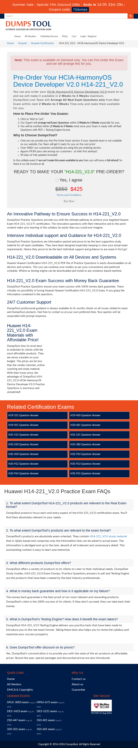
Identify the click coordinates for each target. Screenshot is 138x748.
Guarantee (78, 689)
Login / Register (88, 36)
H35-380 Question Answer (85, 444)
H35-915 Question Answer (85, 473)
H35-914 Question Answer (23, 473)
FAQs (65, 36)
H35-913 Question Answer (85, 464)
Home (17, 36)
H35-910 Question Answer (85, 454)
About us (77, 684)
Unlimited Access (49, 36)
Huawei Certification (42, 43)
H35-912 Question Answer (23, 464)
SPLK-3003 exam (18, 702)
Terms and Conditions (69, 195)
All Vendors (30, 36)
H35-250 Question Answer (23, 444)
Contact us (79, 679)
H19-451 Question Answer (23, 425)
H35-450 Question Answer (23, 454)
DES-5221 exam (47, 711)
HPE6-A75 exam (47, 702)
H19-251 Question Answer (23, 415)
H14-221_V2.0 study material (108, 536)
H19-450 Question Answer (85, 415)
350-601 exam (46, 729)
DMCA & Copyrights (20, 689)
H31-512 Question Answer (23, 435)
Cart (74, 36)
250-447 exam (16, 720)
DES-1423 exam (17, 711)
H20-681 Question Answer (85, 425)
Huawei (22, 43)
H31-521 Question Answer (85, 435)
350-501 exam (16, 729)
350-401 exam (46, 720)
